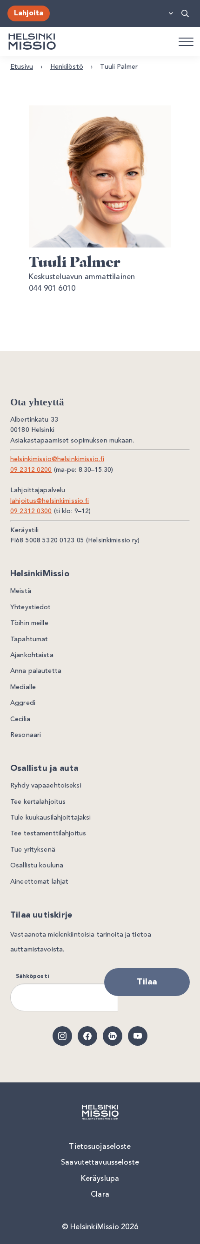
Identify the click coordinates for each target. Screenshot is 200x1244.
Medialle (23, 687)
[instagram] (62, 1036)
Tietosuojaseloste (100, 1147)
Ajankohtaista (31, 655)
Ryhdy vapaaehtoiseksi (45, 785)
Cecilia (20, 719)
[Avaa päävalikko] (186, 41)
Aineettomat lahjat (39, 882)
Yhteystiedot (30, 607)
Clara (100, 1194)
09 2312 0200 (31, 470)
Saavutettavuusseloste (100, 1162)
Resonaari (25, 735)
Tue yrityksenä (32, 850)
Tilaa (147, 982)
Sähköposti (32, 976)
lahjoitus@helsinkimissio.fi (49, 501)
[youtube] (137, 1036)
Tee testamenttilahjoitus (48, 833)
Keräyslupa (100, 1179)
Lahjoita (28, 13)
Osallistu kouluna (36, 865)
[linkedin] (112, 1036)
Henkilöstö (66, 67)
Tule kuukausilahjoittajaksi (50, 817)
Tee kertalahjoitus (38, 802)
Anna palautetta (35, 671)
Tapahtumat (29, 639)
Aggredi (22, 703)
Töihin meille (29, 623)
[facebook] (87, 1036)
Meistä (20, 591)
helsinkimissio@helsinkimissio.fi (57, 459)
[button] (186, 13)
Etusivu (21, 67)
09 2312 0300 (31, 511)
